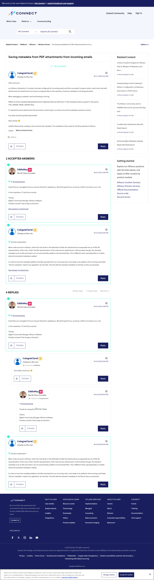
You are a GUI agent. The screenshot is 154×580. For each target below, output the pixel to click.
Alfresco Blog (122, 75)
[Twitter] (18, 538)
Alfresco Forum (44, 44)
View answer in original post (18, 209)
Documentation (137, 513)
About (109, 508)
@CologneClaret (19, 182)
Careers (110, 504)
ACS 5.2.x (13, 137)
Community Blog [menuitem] (44, 21)
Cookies (30, 556)
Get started (40, 3)
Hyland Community (115, 13)
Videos (65, 518)
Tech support (136, 518)
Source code (122, 193)
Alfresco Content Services (24, 130)
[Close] (150, 574)
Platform (23, 44)
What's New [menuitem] (11, 21)
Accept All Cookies (126, 575)
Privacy (22, 556)
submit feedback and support (60, 3)
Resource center (69, 504)
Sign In (138, 13)
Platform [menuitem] (25, 21)
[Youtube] (37, 538)
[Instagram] (24, 538)
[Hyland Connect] (22, 13)
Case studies (49, 504)
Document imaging (92, 523)
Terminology (67, 508)
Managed (88, 508)
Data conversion (91, 518)
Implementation (91, 504)
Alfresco (32, 44)
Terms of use (39, 556)
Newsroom (111, 523)
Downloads (67, 513)
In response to (32, 365)
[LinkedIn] (30, 538)
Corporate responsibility (116, 518)
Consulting (89, 513)
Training (134, 508)
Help (129, 13)
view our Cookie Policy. (69, 577)
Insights (48, 513)
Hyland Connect (12, 44)
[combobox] (56, 31)
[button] (11, 146)
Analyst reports (50, 508)
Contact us (15, 520)
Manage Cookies (109, 575)
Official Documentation (127, 189)
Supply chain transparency (88, 556)
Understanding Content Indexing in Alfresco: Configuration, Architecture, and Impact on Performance (130, 87)
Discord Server (123, 197)
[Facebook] (12, 538)
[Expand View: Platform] (30, 21)
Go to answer (60, 66)
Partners (110, 513)
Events (133, 504)
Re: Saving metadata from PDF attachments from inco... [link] (72, 44)
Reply (103, 146)
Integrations (49, 518)
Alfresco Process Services (128, 186)
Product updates (69, 523)
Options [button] (144, 44)
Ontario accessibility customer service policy (116, 556)
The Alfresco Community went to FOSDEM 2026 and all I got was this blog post (131, 108)
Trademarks (71, 556)
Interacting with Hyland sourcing (77, 559)
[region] (77, 574)
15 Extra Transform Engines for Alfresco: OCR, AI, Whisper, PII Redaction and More (131, 67)
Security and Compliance (56, 556)
